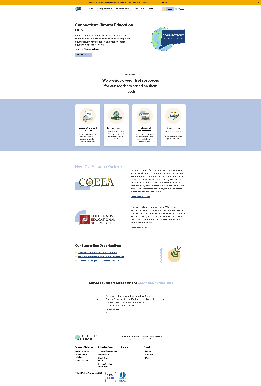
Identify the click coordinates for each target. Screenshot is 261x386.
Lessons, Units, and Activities (81, 356)
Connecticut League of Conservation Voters (98, 260)
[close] (258, 2)
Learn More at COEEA (140, 196)
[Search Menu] (164, 9)
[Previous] (97, 300)
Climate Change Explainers (103, 359)
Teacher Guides (103, 355)
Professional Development (107, 351)
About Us (147, 351)
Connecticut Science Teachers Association (97, 252)
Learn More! (164, 2)
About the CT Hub (83, 55)
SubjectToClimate (92, 49)
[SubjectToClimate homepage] (85, 48)
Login (170, 9)
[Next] (164, 300)
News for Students (81, 360)
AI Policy (147, 358)
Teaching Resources (82, 351)
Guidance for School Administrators (105, 365)
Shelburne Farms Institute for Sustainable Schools (101, 256)
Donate (124, 347)
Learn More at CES (139, 227)
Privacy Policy (149, 355)
